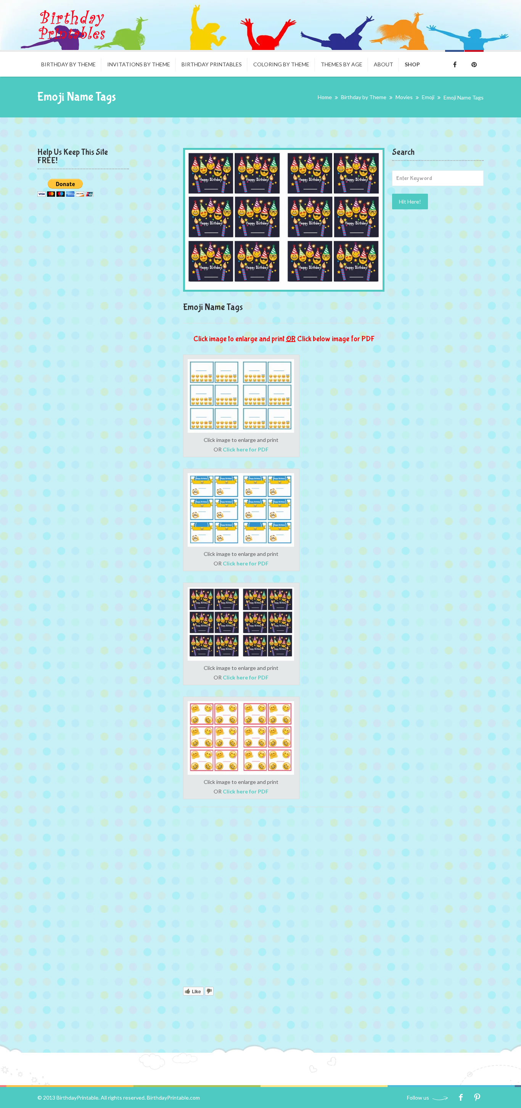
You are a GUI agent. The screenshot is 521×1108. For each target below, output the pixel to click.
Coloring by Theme (281, 64)
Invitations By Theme (138, 64)
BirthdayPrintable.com (173, 1097)
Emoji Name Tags (213, 307)
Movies (404, 97)
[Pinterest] (477, 1097)
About (383, 64)
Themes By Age (341, 64)
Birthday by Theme (68, 64)
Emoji (428, 97)
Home (325, 97)
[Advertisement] (283, 898)
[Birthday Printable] (71, 25)
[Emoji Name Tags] (284, 220)
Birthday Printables (212, 64)
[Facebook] (460, 1097)
